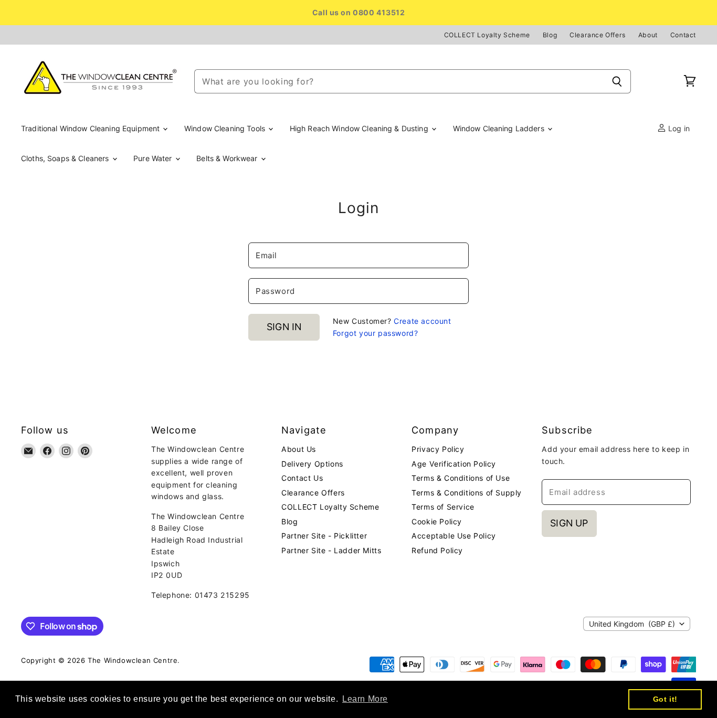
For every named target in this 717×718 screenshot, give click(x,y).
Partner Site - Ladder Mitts (331, 550)
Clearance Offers (598, 35)
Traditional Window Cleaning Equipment (91, 128)
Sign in (284, 326)
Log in (678, 128)
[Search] (617, 81)
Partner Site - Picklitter (324, 535)
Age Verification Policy (454, 463)
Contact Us (302, 477)
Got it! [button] (665, 699)
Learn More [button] (365, 698)
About (648, 35)
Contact (683, 35)
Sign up (569, 523)
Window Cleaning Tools (225, 128)
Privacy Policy (438, 449)
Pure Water (153, 158)
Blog (550, 35)
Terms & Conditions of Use (461, 477)
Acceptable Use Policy (454, 535)
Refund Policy (437, 550)
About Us (298, 449)
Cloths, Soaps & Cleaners (66, 158)
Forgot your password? (375, 333)
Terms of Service (443, 506)
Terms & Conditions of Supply (467, 492)
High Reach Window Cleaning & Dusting (360, 128)
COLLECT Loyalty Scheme (487, 35)
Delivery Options (312, 463)
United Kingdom (632, 623)
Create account (422, 320)
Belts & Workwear (227, 158)
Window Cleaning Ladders (499, 128)
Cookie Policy (437, 521)
